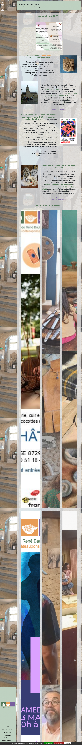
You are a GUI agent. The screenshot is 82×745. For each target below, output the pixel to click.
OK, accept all (49, 743)
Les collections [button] (7, 732)
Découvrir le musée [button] (7, 729)
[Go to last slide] (23, 359)
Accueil (21, 7)
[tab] (48, 507)
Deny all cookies (59, 743)
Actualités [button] (7, 735)
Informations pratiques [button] (7, 740)
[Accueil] (8, 706)
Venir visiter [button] (7, 738)
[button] (8, 726)
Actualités (27, 7)
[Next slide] (75, 359)
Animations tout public (37, 7)
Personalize (67, 743)
